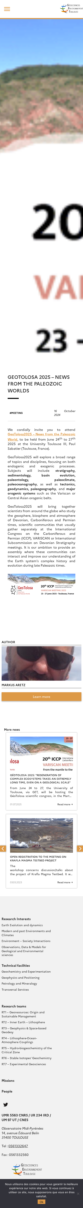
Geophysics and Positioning (20, 977)
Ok (41, 1202)
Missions (8, 1080)
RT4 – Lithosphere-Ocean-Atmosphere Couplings (19, 1040)
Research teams (14, 1006)
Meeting (17, 412)
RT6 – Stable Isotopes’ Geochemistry (27, 1058)
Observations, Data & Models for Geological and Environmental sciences (24, 951)
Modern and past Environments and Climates (26, 933)
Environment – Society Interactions (26, 941)
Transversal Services (15, 989)
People (7, 1091)
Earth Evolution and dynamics (22, 925)
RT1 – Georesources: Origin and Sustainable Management (23, 1014)
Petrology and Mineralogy (19, 983)
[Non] (78, 1194)
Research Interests (16, 918)
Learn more (41, 696)
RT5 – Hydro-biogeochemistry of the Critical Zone (27, 1050)
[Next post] (80, 849)
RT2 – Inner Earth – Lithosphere (23, 1022)
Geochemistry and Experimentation (26, 971)
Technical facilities (16, 965)
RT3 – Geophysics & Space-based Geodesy (24, 1030)
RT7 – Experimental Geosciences (24, 1064)
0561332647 (18, 1146)
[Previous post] (3, 849)
